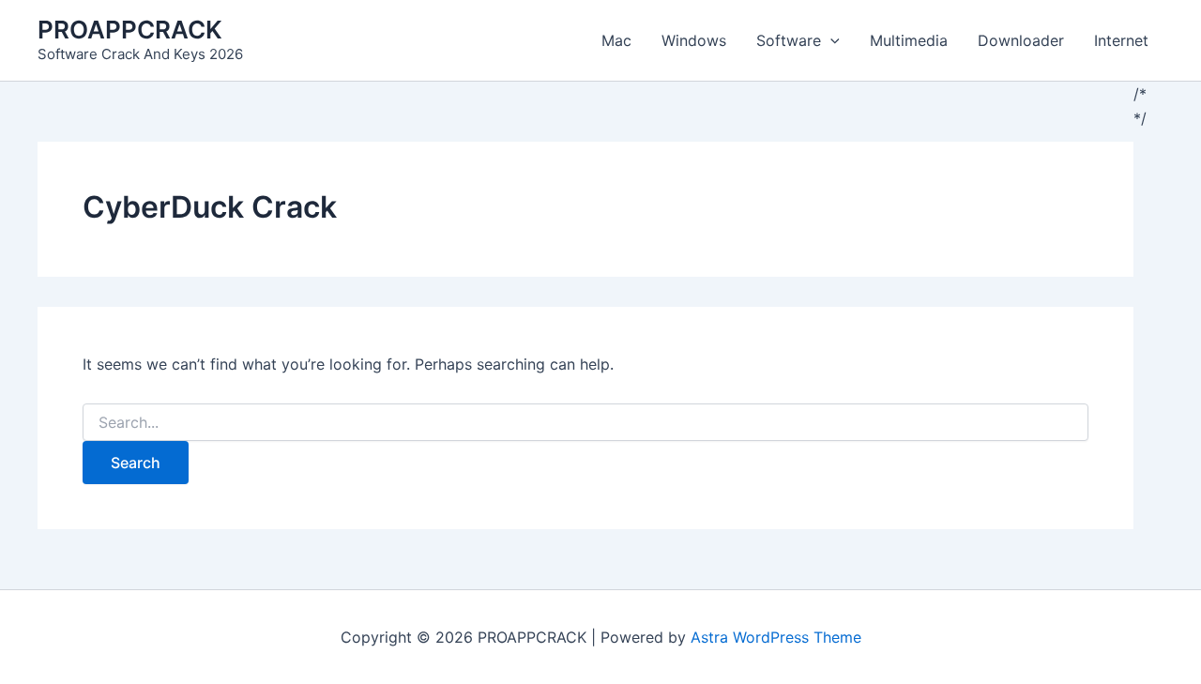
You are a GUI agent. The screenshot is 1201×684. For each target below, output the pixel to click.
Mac (616, 40)
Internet (1121, 40)
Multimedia (909, 40)
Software (788, 40)
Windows (693, 40)
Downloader (1021, 40)
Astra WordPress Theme (776, 637)
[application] (830, 40)
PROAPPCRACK (130, 29)
